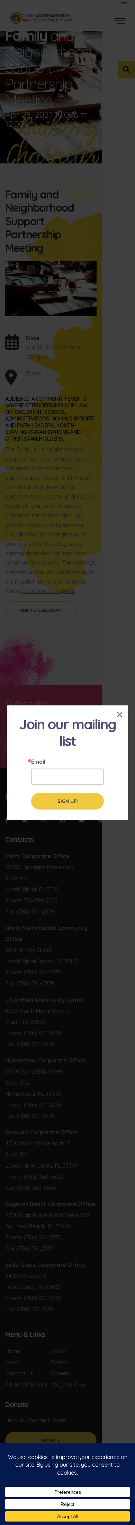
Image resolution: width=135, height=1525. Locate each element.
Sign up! (67, 801)
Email (38, 761)
